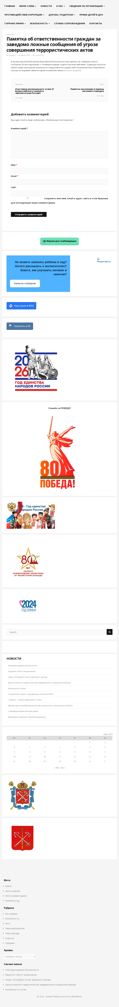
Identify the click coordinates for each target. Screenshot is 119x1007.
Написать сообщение (25, 283)
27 (45, 761)
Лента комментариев (15, 895)
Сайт (13, 187)
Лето (7, 923)
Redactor (12, 55)
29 (75, 761)
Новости (46, 5)
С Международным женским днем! (23, 711)
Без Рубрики (11, 913)
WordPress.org (12, 900)
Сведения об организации (86, 5)
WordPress (77, 996)
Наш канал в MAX (24, 305)
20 (45, 756)
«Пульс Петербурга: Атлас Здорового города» (28, 677)
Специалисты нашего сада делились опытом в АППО (30, 694)
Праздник (10, 943)
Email (14, 176)
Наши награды (12, 933)
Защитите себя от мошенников (21, 671)
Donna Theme (53, 996)
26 (30, 761)
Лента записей (12, 891)
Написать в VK (22, 326)
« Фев (56, 768)
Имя (14, 165)
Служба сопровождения (69, 23)
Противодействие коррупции (23, 14)
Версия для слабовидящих (61, 241)
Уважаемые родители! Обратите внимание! (27, 717)
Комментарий (19, 128)
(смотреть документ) (72, 70)
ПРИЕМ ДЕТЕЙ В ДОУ (91, 14)
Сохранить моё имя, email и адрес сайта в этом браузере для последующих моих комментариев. (59, 200)
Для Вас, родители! (61, 14)
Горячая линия (14, 23)
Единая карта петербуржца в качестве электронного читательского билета (40, 705)
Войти (8, 886)
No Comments (38, 55)
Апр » (62, 768)
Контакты (95, 23)
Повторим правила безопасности (22, 665)
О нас (60, 5)
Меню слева (27, 5)
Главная (9, 5)
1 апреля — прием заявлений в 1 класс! (25, 700)
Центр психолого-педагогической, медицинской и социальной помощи (39, 682)
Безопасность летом (17, 688)
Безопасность (39, 23)
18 (14, 756)
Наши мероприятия (15, 928)
